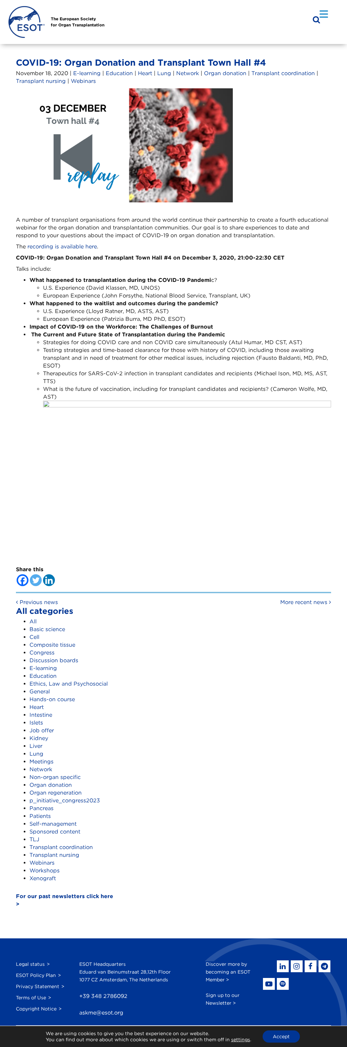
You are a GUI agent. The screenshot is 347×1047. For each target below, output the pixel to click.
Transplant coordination (283, 73)
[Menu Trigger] (324, 14)
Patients (40, 816)
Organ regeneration (55, 792)
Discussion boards (53, 660)
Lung (164, 73)
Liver (35, 746)
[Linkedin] (49, 580)
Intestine (40, 715)
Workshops (44, 870)
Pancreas (41, 808)
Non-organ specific (55, 777)
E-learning (87, 73)
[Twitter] (36, 580)
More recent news (304, 602)
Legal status (30, 964)
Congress (42, 652)
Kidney (38, 738)
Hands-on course (52, 699)
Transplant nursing (41, 81)
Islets (36, 722)
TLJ (34, 839)
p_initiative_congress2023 (64, 800)
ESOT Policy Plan (36, 975)
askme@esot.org (101, 1012)
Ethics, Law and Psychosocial (68, 684)
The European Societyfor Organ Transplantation (77, 21)
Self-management (53, 824)
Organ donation (225, 73)
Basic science (47, 629)
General (39, 691)
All (33, 621)
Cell (34, 637)
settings (240, 1039)
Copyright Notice (36, 1008)
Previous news (38, 602)
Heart (145, 73)
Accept (281, 1036)
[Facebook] (22, 580)
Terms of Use (31, 997)
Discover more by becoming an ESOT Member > (228, 971)
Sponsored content (54, 831)
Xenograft (42, 878)
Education (119, 73)
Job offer (41, 730)
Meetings (41, 761)
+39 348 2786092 (103, 996)
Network (187, 73)
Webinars (83, 81)
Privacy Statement (37, 986)
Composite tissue (52, 645)
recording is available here (62, 246)
